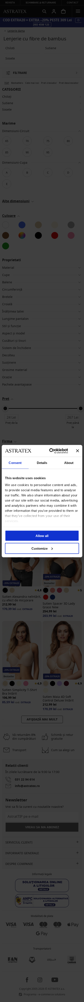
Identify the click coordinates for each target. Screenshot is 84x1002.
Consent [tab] (15, 463)
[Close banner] (77, 450)
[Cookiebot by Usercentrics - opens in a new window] (51, 451)
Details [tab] (42, 463)
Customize (39, 548)
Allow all (42, 536)
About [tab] (69, 463)
